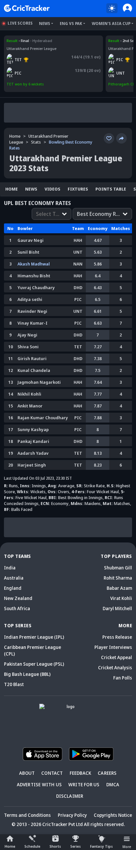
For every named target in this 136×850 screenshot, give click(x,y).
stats (36, 142)
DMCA (112, 784)
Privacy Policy (72, 815)
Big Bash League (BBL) (27, 674)
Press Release (117, 637)
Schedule (32, 846)
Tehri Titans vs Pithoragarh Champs (39, 40)
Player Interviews (113, 647)
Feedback (80, 773)
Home (10, 846)
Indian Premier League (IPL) (34, 637)
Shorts (55, 846)
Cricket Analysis (115, 667)
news (31, 189)
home (11, 189)
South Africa (17, 608)
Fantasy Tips (101, 846)
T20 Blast (14, 684)
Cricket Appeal (116, 657)
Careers (107, 773)
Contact (52, 773)
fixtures (78, 189)
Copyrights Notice (113, 815)
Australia (13, 578)
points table (110, 189)
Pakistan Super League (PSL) (34, 664)
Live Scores (20, 23)
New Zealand (18, 598)
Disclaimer (70, 796)
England (12, 588)
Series (75, 846)
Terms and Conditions (27, 815)
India (10, 567)
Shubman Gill (118, 567)
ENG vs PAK (71, 23)
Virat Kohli (121, 598)
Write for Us (83, 784)
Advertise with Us (39, 784)
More (126, 846)
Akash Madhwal (33, 264)
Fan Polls (122, 678)
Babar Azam (119, 588)
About (27, 773)
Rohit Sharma (118, 578)
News (44, 23)
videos (52, 189)
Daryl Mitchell (117, 608)
